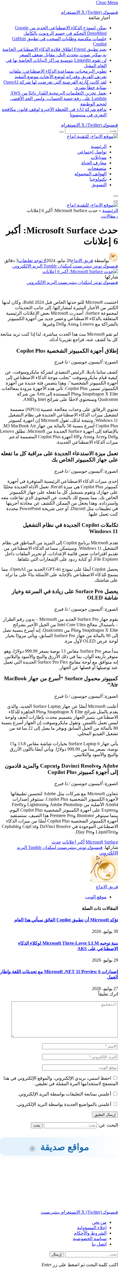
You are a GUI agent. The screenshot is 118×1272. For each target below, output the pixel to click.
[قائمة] (115, 196)
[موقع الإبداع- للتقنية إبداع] (92, 136)
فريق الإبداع (82, 260)
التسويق (99, 184)
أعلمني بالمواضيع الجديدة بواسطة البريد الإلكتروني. (63, 1104)
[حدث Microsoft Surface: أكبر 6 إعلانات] (80, 271)
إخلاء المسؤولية (92, 1227)
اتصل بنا (99, 1244)
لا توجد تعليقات (32, 260)
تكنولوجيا (98, 179)
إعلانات (69, 841)
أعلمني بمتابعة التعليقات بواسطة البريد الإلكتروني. (64, 1094)
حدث (56, 841)
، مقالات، (109, 216)
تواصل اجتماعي (92, 151)
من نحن (99, 1222)
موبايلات (99, 157)
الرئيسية (99, 146)
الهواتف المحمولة (90, 173)
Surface (111, 841)
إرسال (57, 1254)
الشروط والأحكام (90, 1233)
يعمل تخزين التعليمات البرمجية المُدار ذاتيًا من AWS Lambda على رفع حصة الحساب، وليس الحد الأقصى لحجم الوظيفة (58, 98)
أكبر (80, 841)
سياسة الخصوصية (90, 1238)
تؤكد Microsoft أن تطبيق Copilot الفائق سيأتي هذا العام (66, 919)
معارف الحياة (94, 162)
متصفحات (97, 168)
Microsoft (94, 841)
